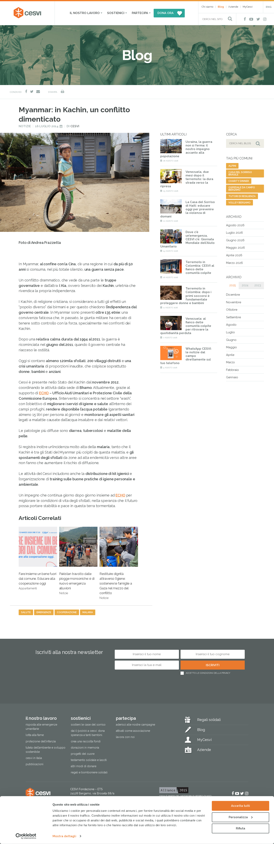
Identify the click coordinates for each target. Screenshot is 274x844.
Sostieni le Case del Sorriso (88, 724)
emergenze (44, 612)
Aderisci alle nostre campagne (135, 724)
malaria (87, 612)
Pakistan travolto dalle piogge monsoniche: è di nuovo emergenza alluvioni (76, 583)
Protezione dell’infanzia (41, 741)
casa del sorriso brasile (240, 173)
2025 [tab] (232, 285)
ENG (268, 6)
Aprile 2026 (234, 255)
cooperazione (67, 612)
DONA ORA (165, 13)
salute (26, 612)
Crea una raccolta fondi (85, 741)
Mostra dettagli (64, 836)
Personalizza (238, 817)
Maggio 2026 (235, 247)
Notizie (25, 126)
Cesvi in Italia (34, 757)
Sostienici (115, 13)
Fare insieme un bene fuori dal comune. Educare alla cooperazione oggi (37, 581)
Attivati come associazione (133, 730)
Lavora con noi (125, 737)
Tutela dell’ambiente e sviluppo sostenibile (45, 749)
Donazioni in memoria (85, 747)
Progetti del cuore (82, 753)
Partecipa (140, 13)
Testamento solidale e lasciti (89, 759)
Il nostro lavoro (85, 13)
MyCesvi (248, 6)
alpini (232, 165)
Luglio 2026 (234, 232)
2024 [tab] (245, 285)
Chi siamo (207, 6)
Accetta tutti (240, 806)
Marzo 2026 (234, 263)
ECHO (44, 393)
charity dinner (238, 181)
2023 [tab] (257, 285)
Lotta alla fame (35, 735)
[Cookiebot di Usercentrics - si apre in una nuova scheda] (26, 836)
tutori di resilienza (242, 196)
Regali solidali (209, 720)
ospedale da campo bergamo (241, 188)
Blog (221, 6)
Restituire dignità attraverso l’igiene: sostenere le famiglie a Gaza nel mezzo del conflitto (115, 586)
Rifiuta (240, 828)
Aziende (233, 6)
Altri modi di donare (83, 766)
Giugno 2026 (235, 240)
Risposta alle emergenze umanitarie (41, 726)
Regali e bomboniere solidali (89, 772)
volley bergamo (239, 202)
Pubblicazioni (34, 764)
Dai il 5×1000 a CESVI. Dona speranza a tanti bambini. (88, 733)
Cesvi (74, 126)
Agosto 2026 (235, 225)
